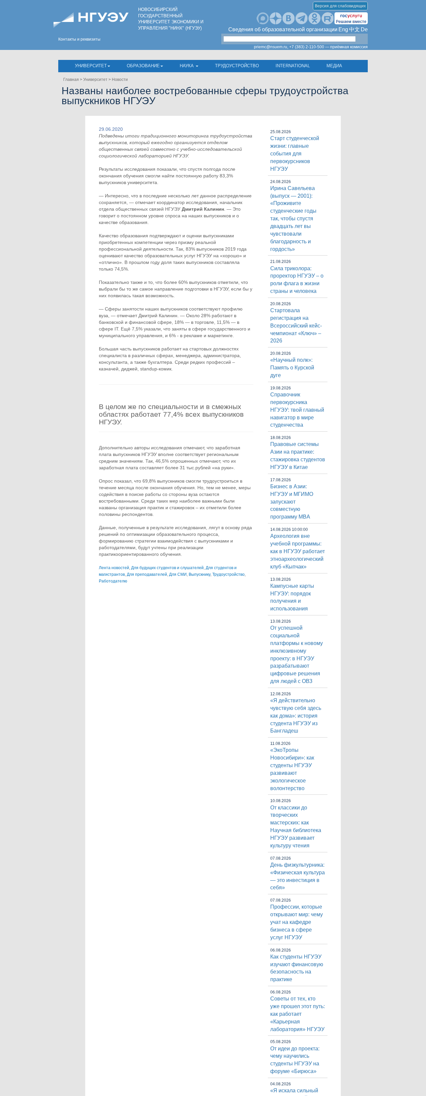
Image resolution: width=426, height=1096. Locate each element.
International (293, 65)
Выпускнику (199, 574)
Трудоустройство (237, 65)
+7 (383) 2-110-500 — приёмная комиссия (328, 47)
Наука (187, 65)
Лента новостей (114, 567)
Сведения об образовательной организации (282, 29)
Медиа (334, 65)
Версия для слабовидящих (340, 6)
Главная (71, 79)
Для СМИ (178, 574)
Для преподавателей (147, 574)
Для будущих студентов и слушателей (167, 567)
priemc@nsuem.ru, (271, 47)
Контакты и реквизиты (79, 39)
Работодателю (113, 581)
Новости (120, 79)
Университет (91, 65)
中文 (354, 29)
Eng (343, 29)
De (364, 29)
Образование (143, 65)
